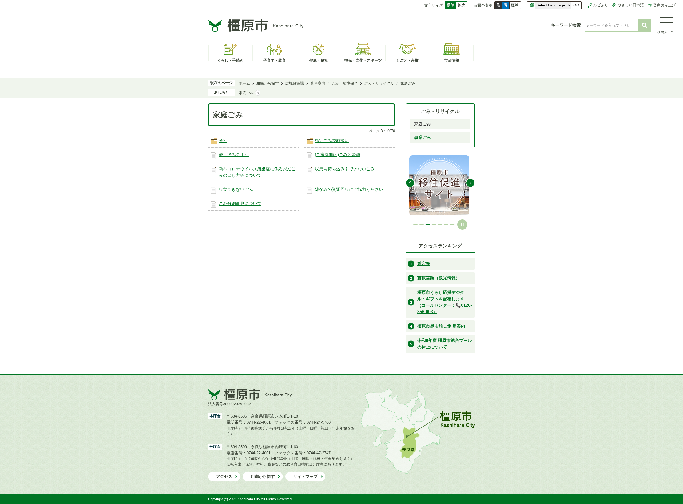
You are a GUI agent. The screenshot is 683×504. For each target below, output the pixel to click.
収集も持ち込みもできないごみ (345, 169)
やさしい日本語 (631, 5)
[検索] (644, 25)
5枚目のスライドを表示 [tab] (440, 224)
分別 (223, 140)
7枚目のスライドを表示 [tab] (452, 224)
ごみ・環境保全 (345, 83)
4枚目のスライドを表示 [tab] (433, 224)
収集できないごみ (236, 189)
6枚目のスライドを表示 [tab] (446, 224)
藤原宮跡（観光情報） (438, 278)
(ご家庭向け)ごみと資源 (337, 154)
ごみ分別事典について (240, 203)
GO (576, 5)
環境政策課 (294, 83)
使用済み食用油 (234, 154)
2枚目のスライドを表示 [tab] (421, 224)
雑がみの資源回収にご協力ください (349, 189)
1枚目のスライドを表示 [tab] (415, 224)
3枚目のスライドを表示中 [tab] (427, 224)
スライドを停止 (462, 224)
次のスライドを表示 (470, 182)
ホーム (244, 83)
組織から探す (267, 83)
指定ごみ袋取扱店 (332, 140)
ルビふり (600, 5)
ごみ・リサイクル (379, 83)
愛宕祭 (423, 263)
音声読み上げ (664, 5)
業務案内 (317, 83)
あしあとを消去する (258, 93)
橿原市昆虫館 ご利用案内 (441, 326)
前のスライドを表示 (410, 182)
